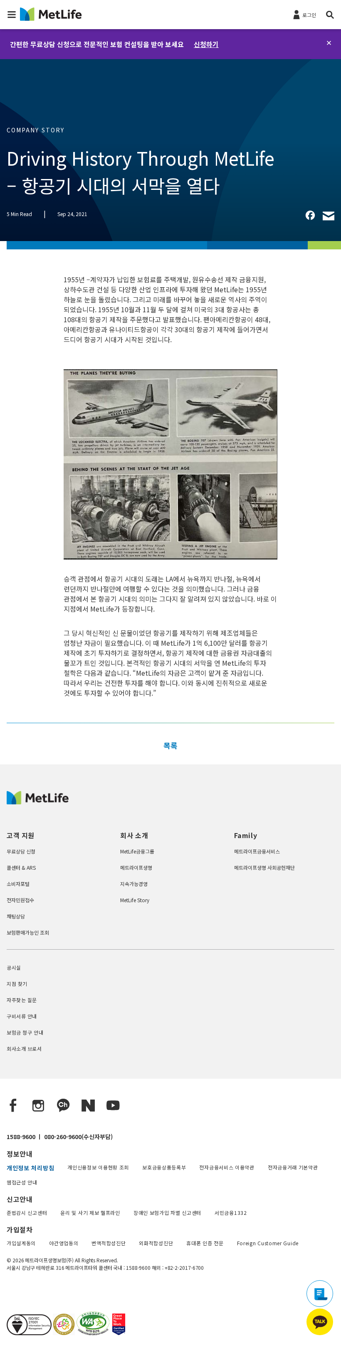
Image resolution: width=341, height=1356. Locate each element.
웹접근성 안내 (22, 1182)
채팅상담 (16, 916)
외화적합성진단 (156, 1243)
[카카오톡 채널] (63, 1106)
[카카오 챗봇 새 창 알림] (319, 1322)
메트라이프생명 (136, 867)
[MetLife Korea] (38, 801)
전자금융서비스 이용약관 (226, 1167)
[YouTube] (113, 1106)
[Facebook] (13, 1106)
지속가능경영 (134, 883)
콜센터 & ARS (21, 867)
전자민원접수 (20, 899)
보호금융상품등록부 (164, 1167)
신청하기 (206, 44)
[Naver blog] (88, 1106)
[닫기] (329, 43)
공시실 (14, 967)
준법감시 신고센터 (27, 1212)
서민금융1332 (231, 1212)
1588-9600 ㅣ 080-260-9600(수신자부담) (60, 1136)
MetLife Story (134, 899)
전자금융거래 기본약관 (293, 1167)
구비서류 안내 (22, 1016)
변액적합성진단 (108, 1243)
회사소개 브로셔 (24, 1048)
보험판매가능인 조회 (28, 932)
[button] (12, 14)
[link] (310, 215)
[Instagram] (38, 1106)
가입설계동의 (21, 1243)
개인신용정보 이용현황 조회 (98, 1167)
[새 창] (63, 1332)
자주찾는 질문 (22, 999)
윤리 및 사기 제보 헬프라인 (90, 1212)
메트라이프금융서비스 (257, 851)
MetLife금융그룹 (137, 851)
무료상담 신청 (21, 851)
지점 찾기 (17, 983)
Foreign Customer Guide (268, 1243)
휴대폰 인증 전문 (204, 1243)
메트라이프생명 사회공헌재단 (264, 867)
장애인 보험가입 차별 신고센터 (167, 1212)
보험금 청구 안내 (25, 1032)
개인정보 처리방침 (30, 1168)
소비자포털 (18, 883)
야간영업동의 (63, 1243)
